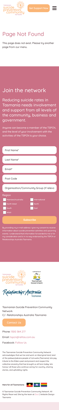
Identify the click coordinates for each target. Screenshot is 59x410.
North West (12, 204)
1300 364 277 (18, 331)
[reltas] (22, 290)
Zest (37, 394)
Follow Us (21, 342)
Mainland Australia (15, 199)
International (39, 199)
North (36, 204)
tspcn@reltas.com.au (22, 337)
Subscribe (29, 219)
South (9, 208)
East (36, 208)
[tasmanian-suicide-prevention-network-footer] (14, 271)
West (9, 212)
